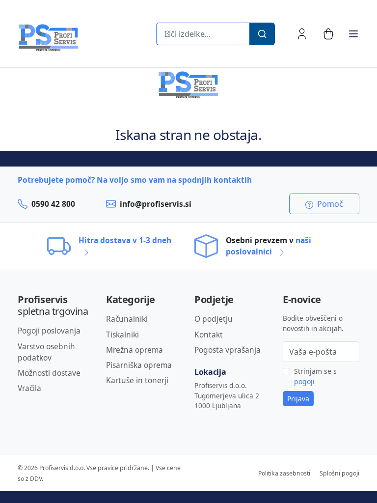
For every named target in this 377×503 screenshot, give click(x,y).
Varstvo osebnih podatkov (46, 352)
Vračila (29, 388)
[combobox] (202, 34)
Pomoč (329, 203)
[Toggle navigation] (353, 34)
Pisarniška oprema (139, 365)
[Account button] (302, 34)
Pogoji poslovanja (49, 330)
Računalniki (127, 318)
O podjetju (213, 318)
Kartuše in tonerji (137, 380)
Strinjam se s (315, 376)
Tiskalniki (122, 334)
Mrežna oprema (134, 349)
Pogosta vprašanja (227, 349)
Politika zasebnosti (284, 473)
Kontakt (208, 334)
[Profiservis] (49, 38)
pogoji (304, 381)
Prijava (298, 398)
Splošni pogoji (339, 473)
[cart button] (328, 34)
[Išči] (262, 34)
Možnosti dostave (49, 372)
